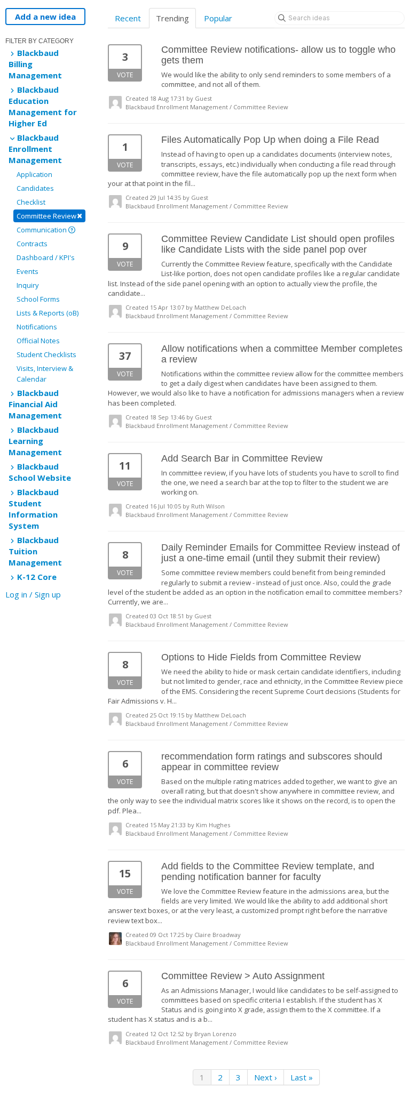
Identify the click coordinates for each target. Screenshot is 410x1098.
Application (34, 174)
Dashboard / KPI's (46, 257)
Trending (172, 18)
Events (27, 271)
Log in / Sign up (33, 594)
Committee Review (49, 215)
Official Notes (38, 340)
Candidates (35, 188)
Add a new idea (45, 16)
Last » (301, 1077)
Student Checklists (46, 354)
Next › (265, 1077)
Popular (218, 18)
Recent (128, 18)
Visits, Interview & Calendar (45, 374)
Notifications (37, 327)
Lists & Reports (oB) (47, 313)
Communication (42, 230)
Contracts (32, 243)
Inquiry (28, 285)
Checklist (31, 202)
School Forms (38, 299)
